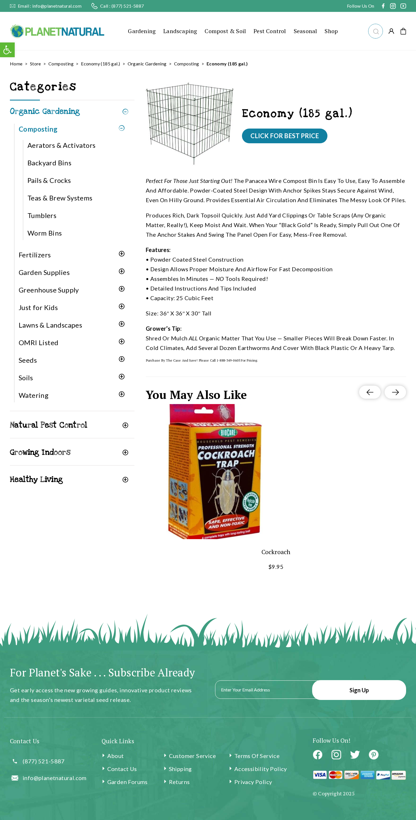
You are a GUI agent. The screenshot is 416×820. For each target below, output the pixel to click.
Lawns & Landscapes (50, 325)
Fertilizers (35, 255)
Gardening (142, 31)
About (115, 755)
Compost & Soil (225, 31)
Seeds (28, 360)
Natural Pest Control (48, 425)
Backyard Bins (49, 163)
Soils (26, 377)
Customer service (192, 755)
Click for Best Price (284, 136)
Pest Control (270, 31)
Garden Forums (127, 781)
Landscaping (180, 31)
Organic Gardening (147, 63)
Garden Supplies (44, 272)
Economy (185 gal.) (100, 63)
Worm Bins (44, 233)
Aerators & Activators (61, 145)
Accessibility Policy (260, 768)
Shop (331, 31)
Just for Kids (38, 307)
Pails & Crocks (49, 180)
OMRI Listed (38, 342)
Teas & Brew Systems (60, 198)
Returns (179, 781)
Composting (61, 63)
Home (16, 63)
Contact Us (122, 768)
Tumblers (41, 215)
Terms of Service (257, 755)
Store (35, 63)
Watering (33, 395)
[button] (375, 30)
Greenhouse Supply (49, 290)
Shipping (180, 768)
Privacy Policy (253, 781)
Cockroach (276, 552)
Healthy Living (36, 479)
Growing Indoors (40, 452)
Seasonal (305, 31)
